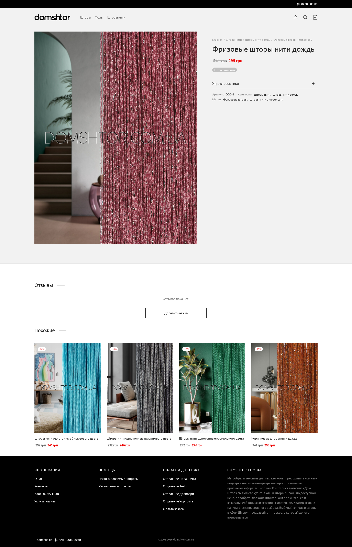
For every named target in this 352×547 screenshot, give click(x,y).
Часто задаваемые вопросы (118, 478)
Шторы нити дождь (257, 39)
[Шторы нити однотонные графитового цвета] (140, 388)
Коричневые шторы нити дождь (274, 438)
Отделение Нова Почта (179, 478)
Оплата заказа (173, 509)
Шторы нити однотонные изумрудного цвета (211, 438)
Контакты (41, 486)
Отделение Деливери (178, 494)
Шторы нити (116, 17)
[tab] (265, 83)
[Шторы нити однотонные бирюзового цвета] (67, 388)
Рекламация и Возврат (115, 486)
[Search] (305, 17)
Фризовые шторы (235, 99)
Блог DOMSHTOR (46, 494)
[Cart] (315, 17)
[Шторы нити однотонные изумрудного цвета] (212, 388)
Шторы (85, 17)
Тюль (99, 17)
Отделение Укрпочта (178, 501)
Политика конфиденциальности (57, 540)
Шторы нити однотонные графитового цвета (139, 438)
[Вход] (295, 17)
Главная (217, 39)
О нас (38, 478)
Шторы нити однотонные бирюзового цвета (66, 438)
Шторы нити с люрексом (266, 99)
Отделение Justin (175, 486)
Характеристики (225, 83)
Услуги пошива (45, 501)
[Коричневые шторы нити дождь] (284, 388)
